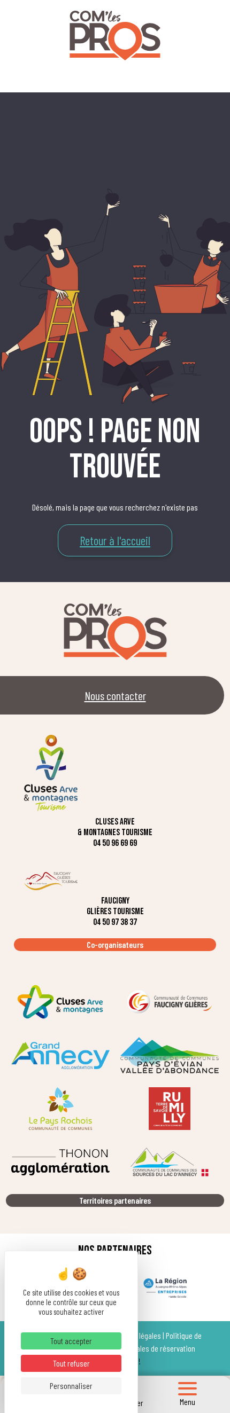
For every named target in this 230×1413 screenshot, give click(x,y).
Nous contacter (115, 695)
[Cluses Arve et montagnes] (60, 1001)
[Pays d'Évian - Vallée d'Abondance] (169, 1055)
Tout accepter (71, 1341)
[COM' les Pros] (115, 35)
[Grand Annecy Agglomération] (60, 1055)
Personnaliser (71, 1385)
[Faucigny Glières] (169, 1001)
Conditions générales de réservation (140, 1348)
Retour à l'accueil (115, 540)
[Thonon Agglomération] (60, 1162)
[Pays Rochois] (60, 1108)
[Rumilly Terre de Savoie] (169, 1108)
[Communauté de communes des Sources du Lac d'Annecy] (169, 1162)
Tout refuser (71, 1363)
